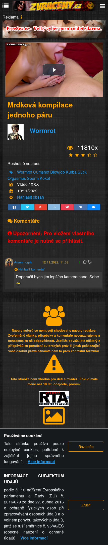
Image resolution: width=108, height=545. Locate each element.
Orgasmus (17, 178)
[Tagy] (11, 172)
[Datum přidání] (11, 191)
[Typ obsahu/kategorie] (11, 185)
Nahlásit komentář (31, 269)
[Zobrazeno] (70, 147)
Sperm (33, 178)
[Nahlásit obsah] (11, 197)
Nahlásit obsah (30, 197)
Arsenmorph (23, 262)
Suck (82, 172)
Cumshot (41, 172)
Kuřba (71, 172)
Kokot (45, 178)
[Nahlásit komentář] (16, 269)
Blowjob (57, 172)
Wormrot (43, 130)
